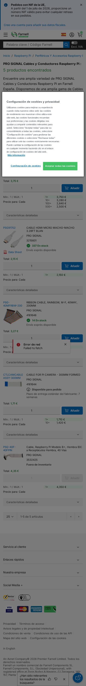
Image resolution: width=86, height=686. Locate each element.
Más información (16, 155)
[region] (43, 134)
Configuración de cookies (26, 166)
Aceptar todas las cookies (60, 166)
